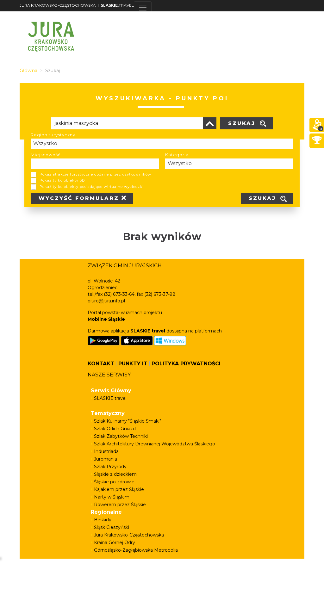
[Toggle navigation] (143, 7)
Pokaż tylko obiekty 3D (62, 180)
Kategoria (177, 154)
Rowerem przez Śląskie (120, 504)
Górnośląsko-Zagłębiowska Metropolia (136, 550)
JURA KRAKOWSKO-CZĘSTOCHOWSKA (58, 5)
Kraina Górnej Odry (114, 542)
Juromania (105, 459)
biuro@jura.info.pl (106, 301)
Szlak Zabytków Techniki (121, 436)
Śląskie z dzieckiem (115, 474)
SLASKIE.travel (110, 398)
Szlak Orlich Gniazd (115, 428)
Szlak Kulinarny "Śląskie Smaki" (127, 421)
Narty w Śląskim (111, 497)
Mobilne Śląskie (106, 319)
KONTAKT (101, 364)
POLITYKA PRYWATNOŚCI (186, 364)
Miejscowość (45, 154)
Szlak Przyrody (110, 466)
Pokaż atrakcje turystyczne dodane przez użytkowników (95, 174)
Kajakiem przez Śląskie (119, 489)
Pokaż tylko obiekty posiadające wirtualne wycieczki (92, 186)
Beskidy (102, 520)
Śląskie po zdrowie (114, 482)
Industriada (106, 451)
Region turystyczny (53, 134)
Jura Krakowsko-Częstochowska (129, 535)
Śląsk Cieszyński (111, 527)
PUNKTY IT (132, 364)
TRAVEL (117, 5)
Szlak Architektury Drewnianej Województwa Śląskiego (154, 444)
